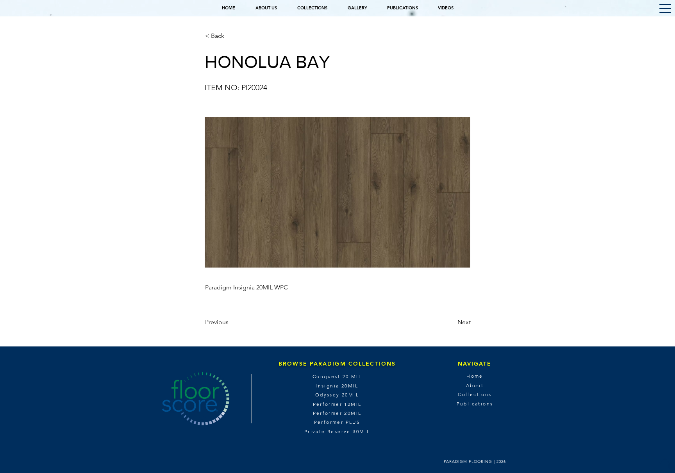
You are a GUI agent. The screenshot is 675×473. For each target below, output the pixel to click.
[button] (665, 8)
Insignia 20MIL (337, 386)
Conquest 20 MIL (337, 376)
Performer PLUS (337, 422)
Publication (473, 404)
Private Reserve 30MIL (337, 431)
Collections (474, 394)
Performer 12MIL (337, 404)
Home (474, 376)
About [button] (475, 385)
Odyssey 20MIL (337, 395)
